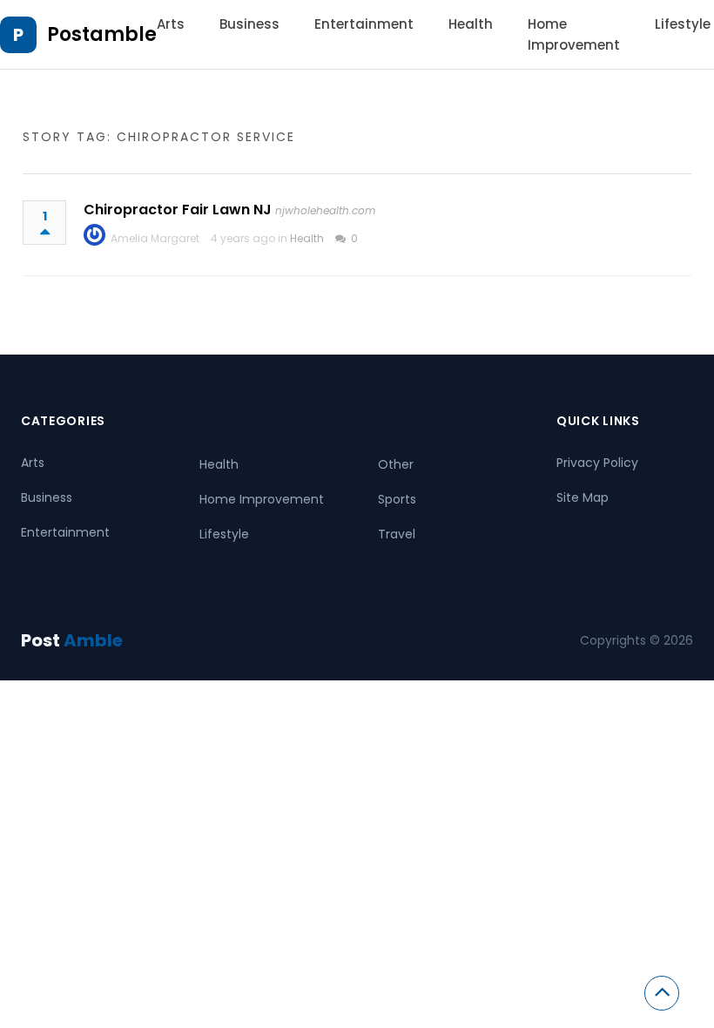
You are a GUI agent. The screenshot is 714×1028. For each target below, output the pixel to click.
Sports (397, 499)
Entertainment (364, 24)
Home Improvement (261, 499)
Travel (396, 534)
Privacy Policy (597, 462)
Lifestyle (683, 24)
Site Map (582, 497)
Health (470, 24)
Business (249, 24)
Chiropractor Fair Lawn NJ (178, 210)
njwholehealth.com (325, 210)
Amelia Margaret (155, 238)
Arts (171, 24)
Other (396, 464)
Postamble (102, 34)
